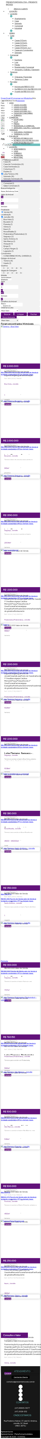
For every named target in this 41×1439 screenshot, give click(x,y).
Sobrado (18, 23)
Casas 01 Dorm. (21, 40)
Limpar (20, 314)
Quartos (4, 265)
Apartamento (20, 18)
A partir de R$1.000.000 (24, 91)
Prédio (17, 65)
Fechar (34, 314)
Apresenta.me (7, 1431)
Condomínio (6, 253)
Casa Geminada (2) (11, 166)
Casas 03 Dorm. (21, 45)
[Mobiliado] (6, 280)
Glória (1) (7, 226)
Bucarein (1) (8, 222)
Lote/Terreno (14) (11, 174)
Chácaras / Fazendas (23, 77)
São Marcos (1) (9, 241)
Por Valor (13, 82)
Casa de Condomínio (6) (14, 164)
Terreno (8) (8, 261)
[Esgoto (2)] (12, 306)
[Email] (21, 1395)
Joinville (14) (9, 217)
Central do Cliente (21, 1377)
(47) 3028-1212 (21, 1411)
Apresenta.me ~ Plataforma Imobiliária (17, 1434)
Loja (16, 62)
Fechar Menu (11, 94)
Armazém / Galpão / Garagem (27, 69)
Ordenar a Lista (7, 307)
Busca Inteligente (8, 188)
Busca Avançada (9, 317)
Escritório (18, 60)
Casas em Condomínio (24, 50)
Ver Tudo (11, 16)
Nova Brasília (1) (10, 231)
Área (3, 281)
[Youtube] (21, 1391)
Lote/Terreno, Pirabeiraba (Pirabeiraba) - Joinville (19, 1054)
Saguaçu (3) (9, 236)
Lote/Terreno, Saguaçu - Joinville (18, 528)
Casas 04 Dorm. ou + (23, 48)
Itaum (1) (7, 229)
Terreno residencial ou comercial (16, 826)
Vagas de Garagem (9, 270)
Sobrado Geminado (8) (13, 179)
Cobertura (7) (9, 169)
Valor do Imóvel (7, 194)
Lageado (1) (8, 251)
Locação (13, 14)
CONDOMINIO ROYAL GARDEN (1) (17, 256)
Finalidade (5, 209)
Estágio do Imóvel (8, 258)
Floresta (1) (8, 224)
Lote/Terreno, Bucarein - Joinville (18, 454)
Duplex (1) (8, 171)
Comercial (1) (9, 183)
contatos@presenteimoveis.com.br (20, 1382)
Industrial (18, 28)
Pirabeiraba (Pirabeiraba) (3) (15, 234)
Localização (6, 214)
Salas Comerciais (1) (11, 186)
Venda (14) (8, 212)
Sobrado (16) (9, 176)
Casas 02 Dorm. (21, 43)
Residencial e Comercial (24, 67)
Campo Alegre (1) (11, 248)
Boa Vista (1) (9, 219)
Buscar (7, 314)
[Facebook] (21, 1387)
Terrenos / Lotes (21, 79)
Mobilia (4, 275)
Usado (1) (7, 263)
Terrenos (13, 72)
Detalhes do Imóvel (9, 301)
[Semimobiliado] (6, 278)
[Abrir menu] (0, 98)
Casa (17, 21)
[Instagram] (21, 1399)
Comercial (19, 26)
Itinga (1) (7, 246)
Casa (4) (7, 162)
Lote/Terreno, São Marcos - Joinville (20, 1125)
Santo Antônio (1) (11, 239)
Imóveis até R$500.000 (24, 86)
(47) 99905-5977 (22, 1408)
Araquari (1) (8, 244)
